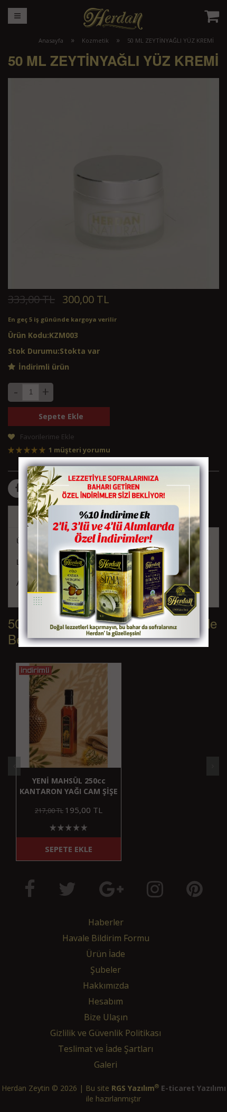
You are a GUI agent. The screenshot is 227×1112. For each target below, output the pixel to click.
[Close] (190, 468)
